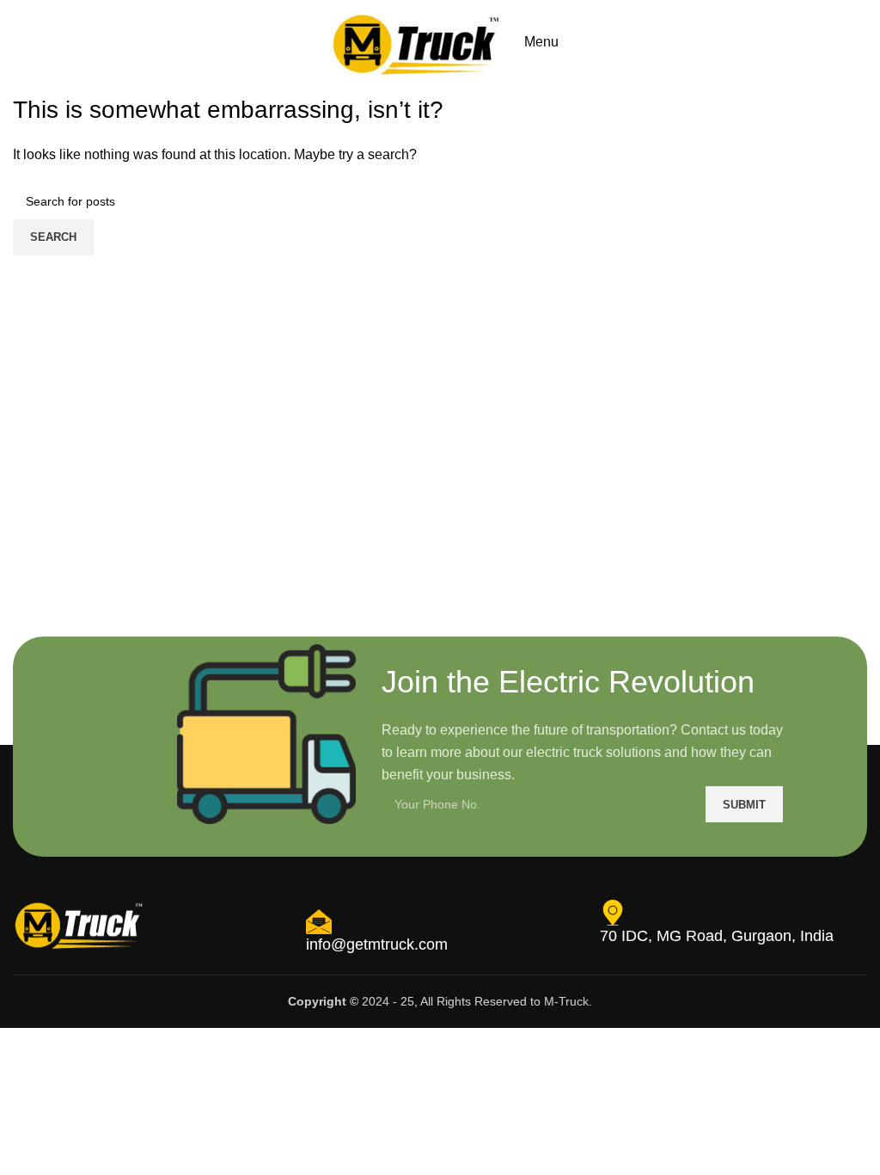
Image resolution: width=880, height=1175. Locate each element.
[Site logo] (416, 41)
